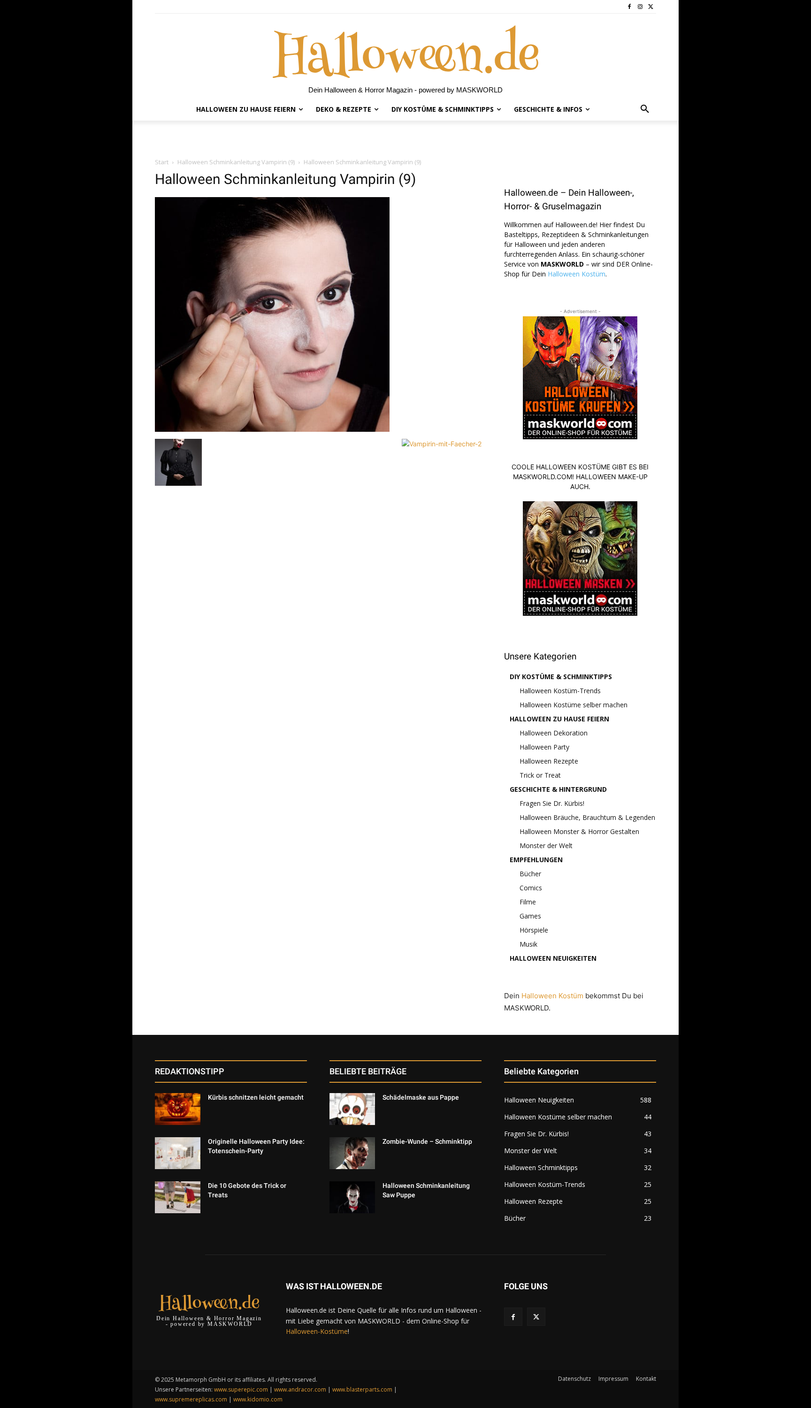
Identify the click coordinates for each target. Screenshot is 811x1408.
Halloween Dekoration (554, 732)
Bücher (530, 873)
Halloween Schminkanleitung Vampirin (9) (236, 162)
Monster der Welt (546, 845)
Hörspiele (534, 930)
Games (530, 915)
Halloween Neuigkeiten (553, 958)
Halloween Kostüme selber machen (573, 704)
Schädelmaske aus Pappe (421, 1097)
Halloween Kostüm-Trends (560, 690)
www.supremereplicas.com (191, 1399)
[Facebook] (629, 6)
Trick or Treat (540, 775)
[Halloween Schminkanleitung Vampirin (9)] (272, 429)
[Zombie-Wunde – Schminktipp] (352, 1153)
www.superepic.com (241, 1389)
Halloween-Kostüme (317, 1331)
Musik (528, 944)
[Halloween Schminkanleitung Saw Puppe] (352, 1197)
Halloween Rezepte (549, 761)
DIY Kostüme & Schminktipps (561, 676)
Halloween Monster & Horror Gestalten (579, 831)
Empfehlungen (536, 859)
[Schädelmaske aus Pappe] (352, 1109)
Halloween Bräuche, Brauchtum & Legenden (587, 817)
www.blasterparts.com (362, 1389)
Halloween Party (544, 746)
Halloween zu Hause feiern (559, 718)
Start (161, 162)
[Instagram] (640, 6)
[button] (645, 109)
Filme (528, 901)
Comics (531, 887)
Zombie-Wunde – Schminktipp (427, 1141)
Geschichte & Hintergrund (558, 789)
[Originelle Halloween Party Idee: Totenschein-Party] (177, 1153)
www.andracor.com (300, 1389)
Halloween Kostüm (576, 273)
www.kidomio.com (258, 1399)
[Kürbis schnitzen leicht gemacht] (177, 1109)
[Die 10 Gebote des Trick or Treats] (177, 1197)
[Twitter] (650, 6)
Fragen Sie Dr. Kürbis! (552, 803)
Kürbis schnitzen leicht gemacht (256, 1097)
